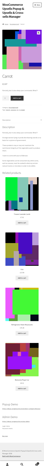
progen (22, 110)
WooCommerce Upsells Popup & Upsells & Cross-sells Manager (13, 11)
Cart (33, 462)
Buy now (5, 436)
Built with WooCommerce (11, 456)
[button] (38, 32)
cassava (13, 110)
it (19, 110)
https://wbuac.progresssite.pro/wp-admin (16, 421)
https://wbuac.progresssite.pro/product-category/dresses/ (21, 409)
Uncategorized (14, 24)
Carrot (8, 110)
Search (22, 464)
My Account (7, 464)
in (17, 110)
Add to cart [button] (22, 223)
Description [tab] (6, 120)
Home (6, 24)
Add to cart (17, 98)
